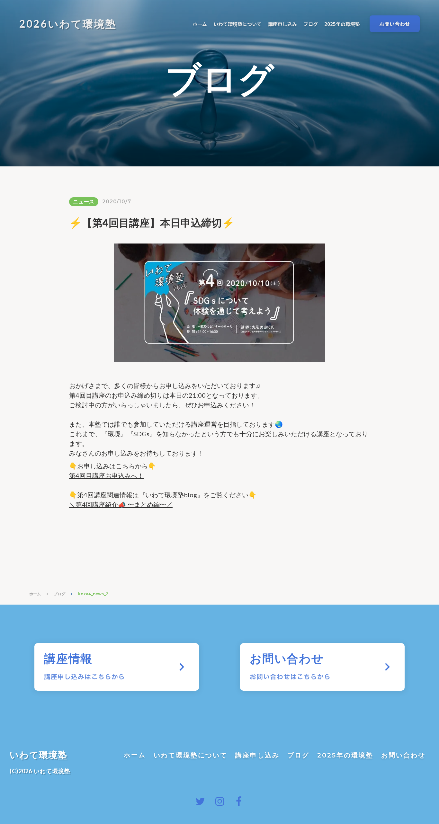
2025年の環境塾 (345, 755)
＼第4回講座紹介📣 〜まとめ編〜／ (121, 504)
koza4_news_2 (93, 593)
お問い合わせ (403, 755)
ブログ (59, 593)
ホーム (35, 593)
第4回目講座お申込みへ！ (106, 475)
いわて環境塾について (191, 755)
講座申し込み (257, 755)
